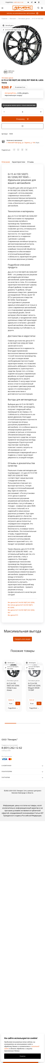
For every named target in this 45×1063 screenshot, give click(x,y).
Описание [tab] (6, 162)
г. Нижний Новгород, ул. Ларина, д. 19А (20, 143)
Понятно (22, 1056)
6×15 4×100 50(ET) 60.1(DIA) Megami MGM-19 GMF (34, 686)
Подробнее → (13, 708)
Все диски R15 (13, 615)
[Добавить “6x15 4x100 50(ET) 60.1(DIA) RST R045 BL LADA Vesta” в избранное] (22, 126)
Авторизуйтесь (10, 93)
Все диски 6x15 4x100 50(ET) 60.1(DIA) (21, 602)
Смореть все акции (22, 639)
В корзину (20, 119)
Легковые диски (24, 19)
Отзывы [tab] (30, 162)
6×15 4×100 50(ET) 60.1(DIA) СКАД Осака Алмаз (13, 686)
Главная (4, 19)
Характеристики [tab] (18, 162)
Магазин (13, 19)
